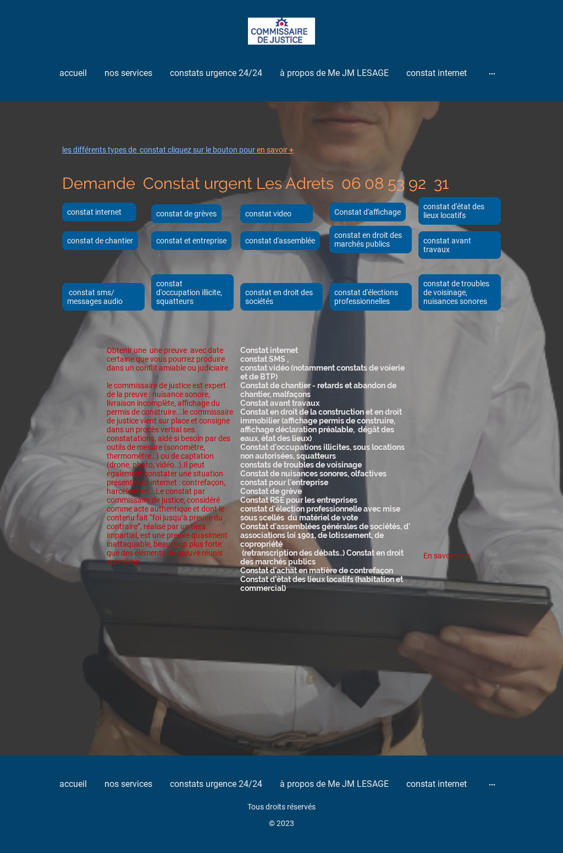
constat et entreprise (191, 240)
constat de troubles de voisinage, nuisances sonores (456, 292)
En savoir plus (447, 555)
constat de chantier (100, 240)
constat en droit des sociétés (279, 297)
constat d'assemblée (280, 240)
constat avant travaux (447, 245)
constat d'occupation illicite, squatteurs (189, 292)
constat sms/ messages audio (95, 297)
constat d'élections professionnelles (366, 297)
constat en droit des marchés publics (368, 239)
